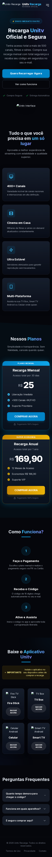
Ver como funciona (26, 84)
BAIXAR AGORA (13, 711)
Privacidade (29, 851)
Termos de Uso (13, 851)
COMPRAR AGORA (26, 416)
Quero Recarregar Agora (26, 73)
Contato (42, 851)
